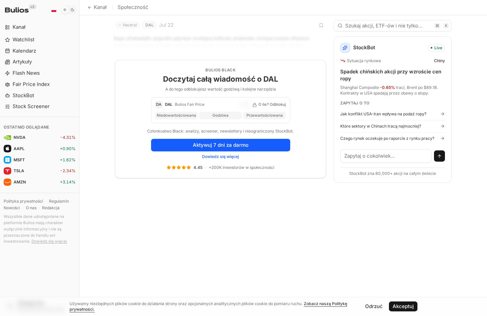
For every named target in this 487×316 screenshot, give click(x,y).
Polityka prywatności (23, 201)
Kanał (100, 7)
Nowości (12, 207)
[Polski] (53, 10)
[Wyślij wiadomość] (439, 156)
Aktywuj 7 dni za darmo (220, 145)
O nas (31, 207)
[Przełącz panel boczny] (79, 158)
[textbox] (386, 156)
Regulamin (59, 201)
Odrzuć (374, 306)
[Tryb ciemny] (69, 10)
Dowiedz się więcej (49, 241)
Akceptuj (403, 306)
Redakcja (51, 207)
